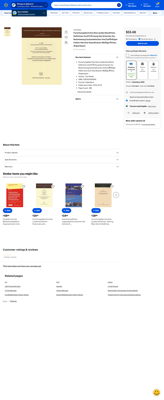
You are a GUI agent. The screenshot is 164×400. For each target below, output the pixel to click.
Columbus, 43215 (138, 82)
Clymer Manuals (10, 290)
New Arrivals (88, 13)
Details (148, 101)
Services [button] (24, 13)
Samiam (59, 286)
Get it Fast (65, 13)
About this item (11, 144)
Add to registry (153, 113)
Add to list (136, 113)
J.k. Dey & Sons (113, 286)
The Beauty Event (102, 13)
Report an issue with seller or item (141, 97)
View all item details (84, 92)
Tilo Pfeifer (77, 30)
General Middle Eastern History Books (69, 295)
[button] (131, 5)
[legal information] (145, 36)
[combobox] (86, 5)
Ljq (6, 282)
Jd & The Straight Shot (13, 286)
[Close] (44, 13)
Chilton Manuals (62, 290)
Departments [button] (9, 13)
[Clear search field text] (113, 5)
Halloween (54, 13)
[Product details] (117, 153)
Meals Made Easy (130, 13)
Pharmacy (76, 13)
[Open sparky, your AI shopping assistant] (156, 392)
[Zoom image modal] (66, 42)
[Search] (119, 5)
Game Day (116, 13)
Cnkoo (110, 282)
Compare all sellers (148, 124)
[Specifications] (117, 160)
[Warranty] (117, 167)
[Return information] (154, 39)
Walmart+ (143, 13)
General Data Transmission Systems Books (123, 290)
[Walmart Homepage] (6, 5)
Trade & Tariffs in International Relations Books (124, 295)
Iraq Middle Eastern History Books (17, 295)
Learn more (152, 106)
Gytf (57, 282)
